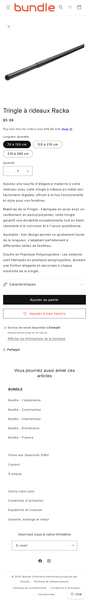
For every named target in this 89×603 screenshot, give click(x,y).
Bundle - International (24, 419)
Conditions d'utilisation (25, 500)
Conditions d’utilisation (65, 587)
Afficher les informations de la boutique (36, 338)
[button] (8, 7)
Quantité (8, 162)
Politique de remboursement (51, 581)
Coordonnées (46, 594)
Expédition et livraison (25, 510)
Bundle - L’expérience (24, 400)
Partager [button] (13, 349)
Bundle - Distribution (24, 428)
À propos (15, 473)
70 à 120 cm (16, 144)
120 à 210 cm (47, 144)
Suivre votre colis (21, 491)
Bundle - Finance (21, 437)
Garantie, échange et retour (28, 519)
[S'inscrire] (72, 545)
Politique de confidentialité (30, 587)
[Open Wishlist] (70, 7)
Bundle (27, 576)
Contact (14, 464)
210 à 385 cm (18, 153)
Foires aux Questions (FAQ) (28, 455)
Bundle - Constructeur (24, 409)
